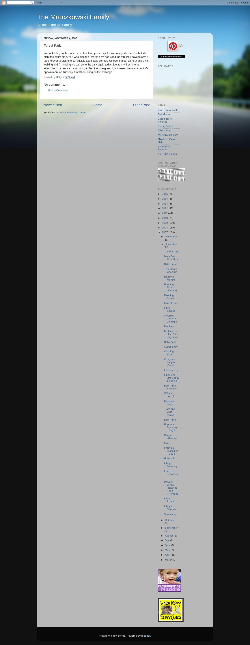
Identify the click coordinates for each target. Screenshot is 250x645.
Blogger (145, 635)
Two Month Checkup (170, 270)
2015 (165, 194)
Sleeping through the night (170, 318)
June (168, 545)
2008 (165, 227)
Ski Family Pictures (164, 148)
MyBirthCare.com (168, 135)
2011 (165, 213)
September (171, 527)
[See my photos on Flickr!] (183, 51)
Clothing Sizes (169, 353)
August (169, 535)
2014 (165, 198)
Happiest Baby (169, 403)
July (167, 540)
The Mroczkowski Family (73, 17)
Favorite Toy (171, 370)
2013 (165, 203)
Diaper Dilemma (170, 437)
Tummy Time (171, 251)
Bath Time (170, 419)
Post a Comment (58, 90)
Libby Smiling (169, 309)
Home (97, 105)
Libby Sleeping (170, 465)
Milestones (164, 130)
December (171, 236)
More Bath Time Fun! (171, 258)
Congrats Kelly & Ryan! (169, 362)
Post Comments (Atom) (73, 112)
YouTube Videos (167, 154)
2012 (165, 208)
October (169, 520)
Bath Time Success (170, 387)
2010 (165, 218)
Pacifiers (169, 326)
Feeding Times (169, 297)
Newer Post (53, 105)
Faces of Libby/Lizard (171, 474)
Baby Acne (170, 342)
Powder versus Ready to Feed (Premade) (171, 488)
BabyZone (164, 114)
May (168, 550)
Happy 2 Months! (170, 278)
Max (166, 443)
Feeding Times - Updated (170, 287)
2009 (165, 223)
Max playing (171, 303)
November (171, 244)
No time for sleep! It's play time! (171, 334)
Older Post (141, 105)
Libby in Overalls (170, 508)
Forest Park (171, 458)
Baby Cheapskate (168, 110)
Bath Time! (170, 264)
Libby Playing (169, 500)
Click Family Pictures (165, 120)
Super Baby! (171, 346)
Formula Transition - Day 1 (171, 451)
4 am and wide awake (169, 412)
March (169, 559)
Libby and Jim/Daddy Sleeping (171, 378)
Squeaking (170, 514)
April (168, 555)
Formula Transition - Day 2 (171, 427)
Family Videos (166, 126)
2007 (165, 232)
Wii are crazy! (169, 395)
